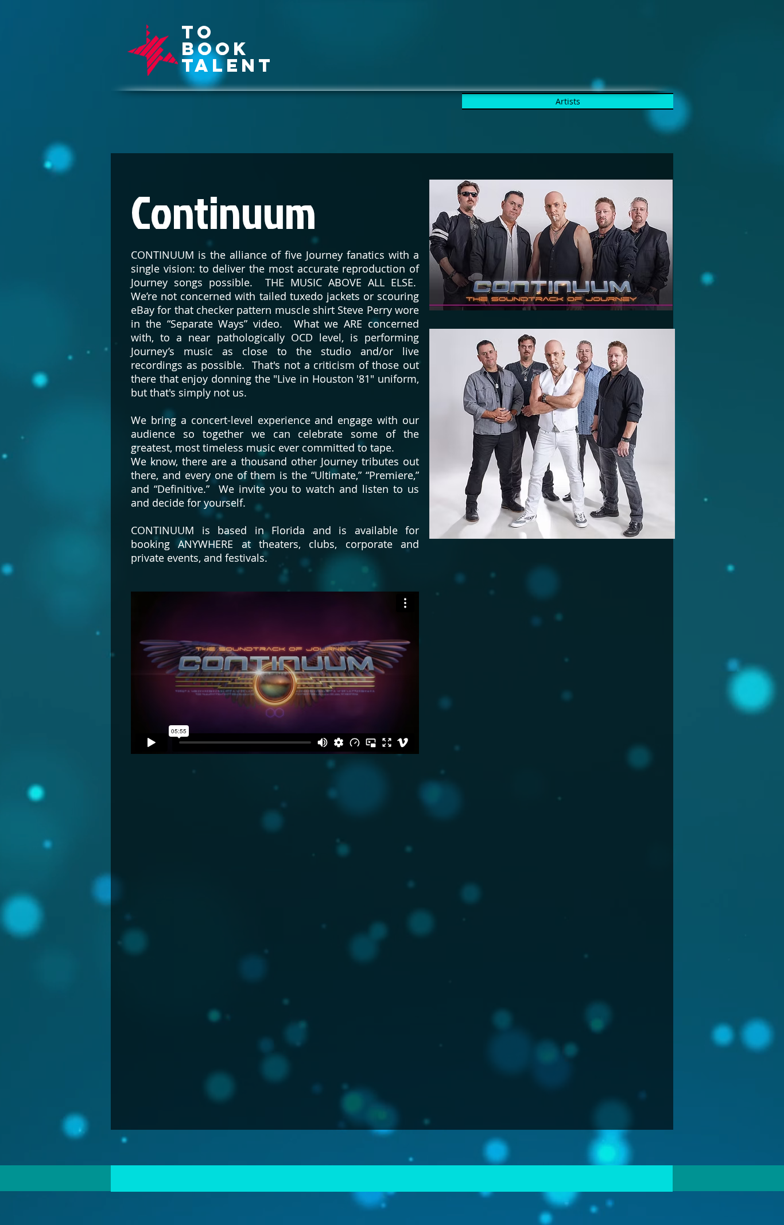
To (198, 32)
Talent (227, 65)
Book (215, 48)
